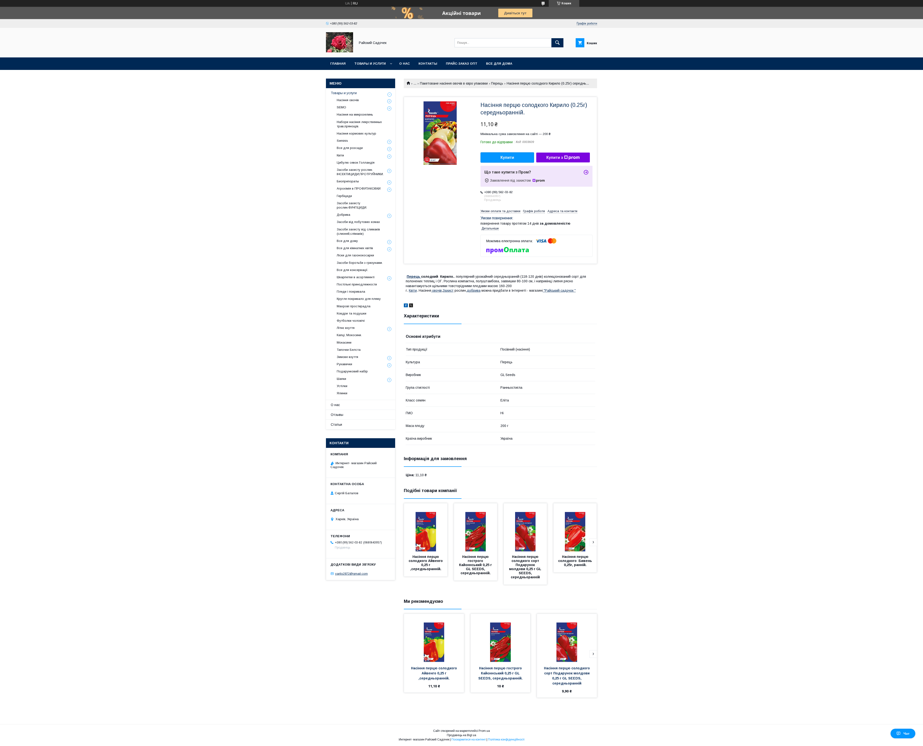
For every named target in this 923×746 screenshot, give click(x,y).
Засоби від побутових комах (358, 222)
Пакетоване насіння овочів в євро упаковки (454, 83)
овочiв (436, 290)
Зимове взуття (347, 357)
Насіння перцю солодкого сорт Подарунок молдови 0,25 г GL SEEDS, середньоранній (525, 567)
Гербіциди (344, 196)
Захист (448, 290)
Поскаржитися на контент (468, 739)
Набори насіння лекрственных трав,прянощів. (359, 124)
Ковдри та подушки (351, 313)
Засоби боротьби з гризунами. (360, 263)
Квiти (413, 290)
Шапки (341, 379)
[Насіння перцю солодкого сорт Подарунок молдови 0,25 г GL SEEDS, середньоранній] (525, 527)
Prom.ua (484, 731)
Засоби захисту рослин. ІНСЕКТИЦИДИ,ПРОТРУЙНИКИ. (360, 172)
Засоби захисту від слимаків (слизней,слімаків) (358, 231)
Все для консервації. (352, 270)
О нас (404, 63)
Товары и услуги (370, 63)
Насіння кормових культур (356, 133)
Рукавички (344, 364)
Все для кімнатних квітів (355, 248)
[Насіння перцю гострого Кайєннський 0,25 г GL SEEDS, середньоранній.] (475, 527)
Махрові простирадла (353, 306)
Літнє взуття (346, 328)
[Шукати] (557, 42)
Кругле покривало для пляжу (359, 299)
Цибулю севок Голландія (355, 162)
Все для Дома (499, 63)
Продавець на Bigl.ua (461, 735)
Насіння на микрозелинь (355, 114)
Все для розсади (350, 148)
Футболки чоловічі (351, 320)
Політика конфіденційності (506, 739)
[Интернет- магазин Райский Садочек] (339, 51)
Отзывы (337, 415)
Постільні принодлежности (357, 284)
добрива (473, 290)
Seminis (342, 140)
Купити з (554, 157)
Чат (907, 733)
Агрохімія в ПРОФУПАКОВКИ (358, 188)
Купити (507, 157)
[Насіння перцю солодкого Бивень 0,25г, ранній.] (575, 527)
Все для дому (347, 241)
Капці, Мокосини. (349, 335)
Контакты (427, 63)
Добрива (343, 214)
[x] (411, 306)
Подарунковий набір (352, 371)
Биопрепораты (348, 181)
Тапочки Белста (349, 349)
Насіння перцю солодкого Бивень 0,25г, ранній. (575, 561)
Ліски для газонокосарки (355, 255)
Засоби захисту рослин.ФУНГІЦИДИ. (352, 205)
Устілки (342, 386)
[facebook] (406, 306)
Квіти (340, 155)
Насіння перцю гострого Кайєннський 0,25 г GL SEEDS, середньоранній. (476, 565)
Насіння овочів (348, 100)
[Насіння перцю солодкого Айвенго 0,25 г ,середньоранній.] (425, 527)
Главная (338, 63)
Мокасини (344, 342)
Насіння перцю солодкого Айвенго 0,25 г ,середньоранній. (426, 563)
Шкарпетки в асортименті (355, 277)
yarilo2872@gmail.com (351, 573)
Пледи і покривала (351, 291)
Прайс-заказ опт (461, 63)
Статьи (336, 424)
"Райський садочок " (559, 290)
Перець (497, 83)
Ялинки (342, 393)
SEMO (341, 107)
